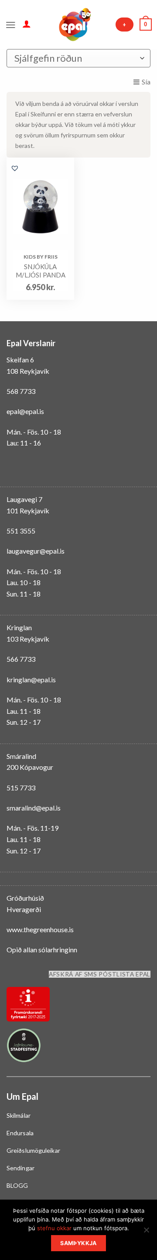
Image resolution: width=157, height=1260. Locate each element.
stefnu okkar (54, 1228)
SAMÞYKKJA (78, 1243)
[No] (146, 1232)
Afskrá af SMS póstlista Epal (99, 974)
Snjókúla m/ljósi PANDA (40, 271)
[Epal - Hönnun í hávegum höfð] (74, 25)
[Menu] (10, 24)
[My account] (26, 23)
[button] (15, 168)
